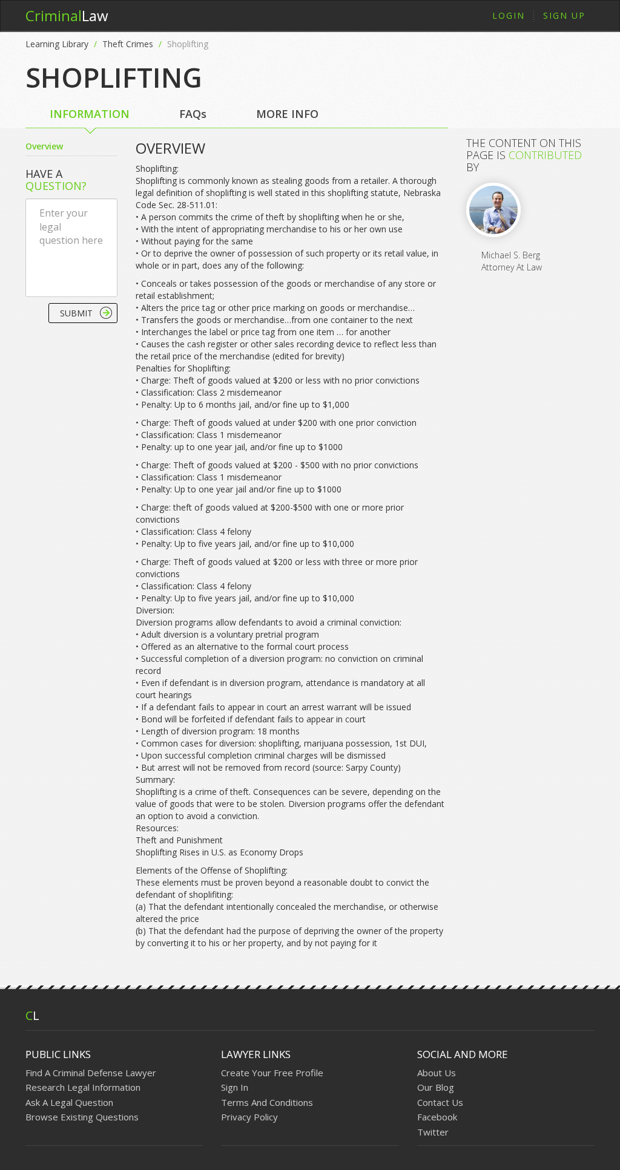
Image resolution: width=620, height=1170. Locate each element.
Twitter (433, 1132)
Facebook (437, 1117)
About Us (436, 1073)
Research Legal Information (82, 1087)
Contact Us (440, 1102)
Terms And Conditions (267, 1102)
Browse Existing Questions (82, 1117)
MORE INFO (287, 113)
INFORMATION (90, 113)
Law (66, 15)
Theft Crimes (127, 44)
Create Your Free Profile (272, 1073)
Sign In (234, 1087)
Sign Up (564, 15)
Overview (44, 146)
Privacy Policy (249, 1117)
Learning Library (56, 44)
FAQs (192, 113)
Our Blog (435, 1087)
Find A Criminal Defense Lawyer (90, 1073)
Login (508, 15)
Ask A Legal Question (69, 1102)
